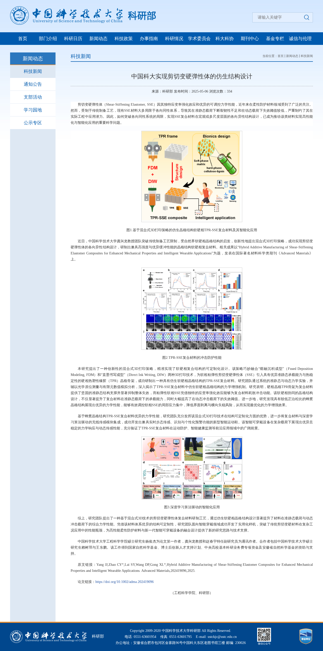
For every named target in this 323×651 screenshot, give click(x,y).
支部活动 (33, 97)
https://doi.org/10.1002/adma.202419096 (124, 582)
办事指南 (149, 38)
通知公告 (33, 84)
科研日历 (73, 38)
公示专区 (33, 122)
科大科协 (225, 38)
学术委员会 (199, 38)
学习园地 (33, 109)
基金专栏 (275, 38)
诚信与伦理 (300, 38)
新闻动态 (98, 38)
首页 (22, 38)
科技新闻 (33, 71)
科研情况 (174, 38)
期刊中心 (250, 38)
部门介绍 (48, 38)
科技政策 (124, 38)
